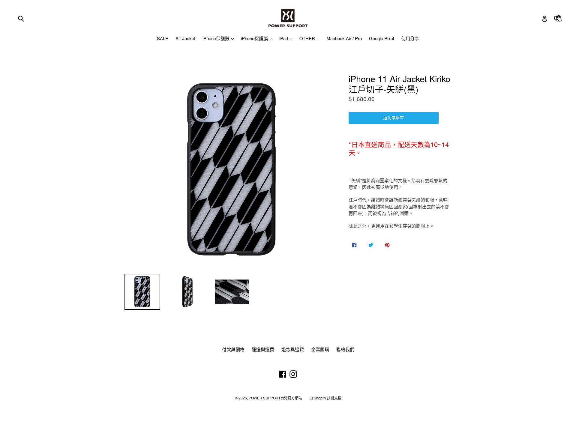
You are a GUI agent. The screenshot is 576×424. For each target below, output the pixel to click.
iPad (284, 38)
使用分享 (410, 38)
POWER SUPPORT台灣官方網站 (275, 397)
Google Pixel (381, 38)
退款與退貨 (292, 349)
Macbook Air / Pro (344, 38)
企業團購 (320, 349)
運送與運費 (263, 349)
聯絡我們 (345, 349)
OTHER (307, 38)
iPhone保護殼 (216, 38)
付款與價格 (233, 349)
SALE (162, 38)
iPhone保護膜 (255, 38)
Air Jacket (185, 38)
